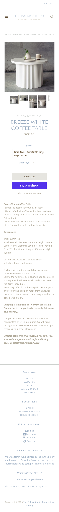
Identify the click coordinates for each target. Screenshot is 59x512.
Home (8, 34)
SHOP (29, 385)
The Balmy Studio (29, 116)
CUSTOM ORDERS (29, 388)
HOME (29, 378)
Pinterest (31, 441)
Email (31, 430)
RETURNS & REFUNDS (29, 411)
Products (17, 34)
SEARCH (30, 407)
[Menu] (6, 16)
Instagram (30, 437)
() (47, 3)
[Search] (51, 16)
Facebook (31, 434)
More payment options (29, 193)
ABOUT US (29, 381)
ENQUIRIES (29, 392)
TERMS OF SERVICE (29, 414)
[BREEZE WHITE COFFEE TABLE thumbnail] (14, 99)
